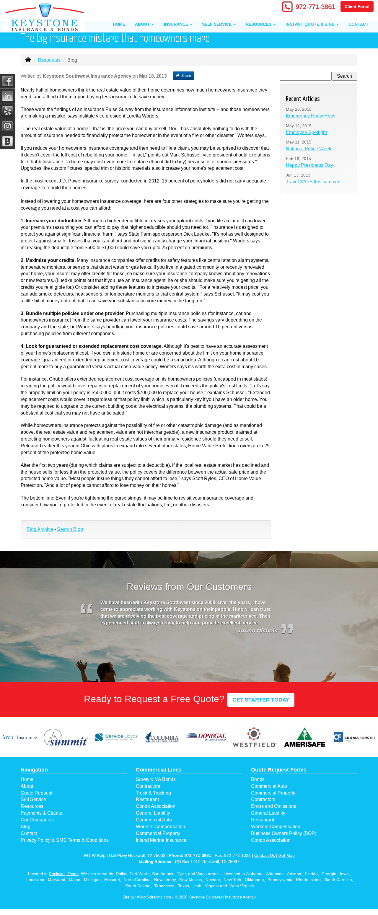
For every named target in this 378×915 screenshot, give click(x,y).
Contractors (148, 786)
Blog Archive (40, 529)
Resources (49, 60)
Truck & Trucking (153, 792)
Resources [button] (259, 24)
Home (119, 24)
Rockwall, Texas (64, 873)
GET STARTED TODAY (260, 700)
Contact (358, 24)
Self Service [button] (217, 24)
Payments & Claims (41, 812)
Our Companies (37, 819)
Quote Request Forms (279, 770)
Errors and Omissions (273, 806)
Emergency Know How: (310, 115)
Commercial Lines (159, 770)
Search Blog (70, 529)
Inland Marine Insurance (161, 840)
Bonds (258, 779)
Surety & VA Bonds (156, 779)
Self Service (33, 799)
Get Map (286, 855)
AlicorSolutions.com (154, 897)
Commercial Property (158, 833)
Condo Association (155, 806)
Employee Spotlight (306, 132)
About (27, 786)
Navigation (34, 770)
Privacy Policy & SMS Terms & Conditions (65, 840)
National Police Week (308, 148)
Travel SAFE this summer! (313, 181)
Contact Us (264, 855)
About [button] (143, 24)
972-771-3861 (315, 6)
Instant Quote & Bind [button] (311, 24)
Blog (25, 826)
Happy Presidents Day (309, 165)
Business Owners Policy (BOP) (283, 833)
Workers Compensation (160, 826)
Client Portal (357, 6)
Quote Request (36, 792)
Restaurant (147, 799)
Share (186, 76)
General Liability (153, 812)
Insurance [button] (176, 24)
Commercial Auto (154, 819)
